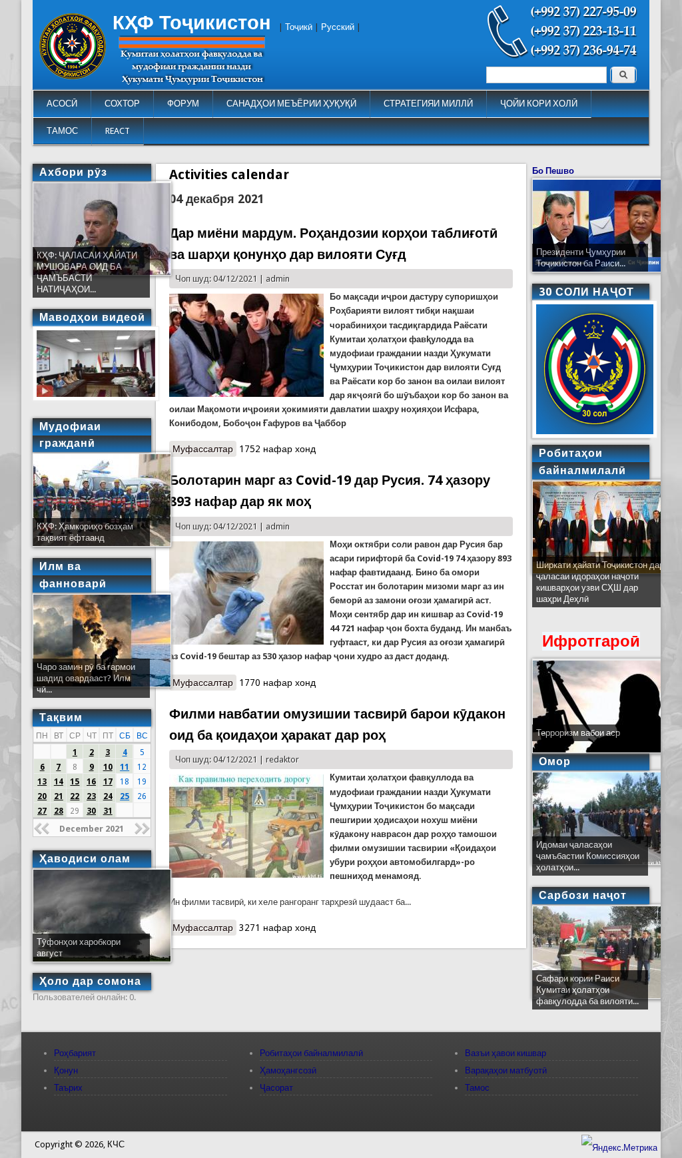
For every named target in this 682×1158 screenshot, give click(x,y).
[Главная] (72, 76)
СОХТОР (122, 104)
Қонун (66, 1070)
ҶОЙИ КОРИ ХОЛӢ (538, 104)
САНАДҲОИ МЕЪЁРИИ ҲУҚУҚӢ (291, 104)
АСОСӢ (62, 104)
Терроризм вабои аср (578, 733)
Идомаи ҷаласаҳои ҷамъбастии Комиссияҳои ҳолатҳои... (587, 856)
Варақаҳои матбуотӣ (506, 1070)
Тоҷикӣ (298, 27)
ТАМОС (62, 131)
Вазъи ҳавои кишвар (505, 1053)
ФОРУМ (183, 104)
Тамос (477, 1088)
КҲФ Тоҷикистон (192, 22)
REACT (117, 131)
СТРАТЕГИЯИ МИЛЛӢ (428, 104)
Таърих (68, 1088)
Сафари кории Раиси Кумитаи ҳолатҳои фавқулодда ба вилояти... (587, 990)
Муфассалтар (204, 448)
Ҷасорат (276, 1088)
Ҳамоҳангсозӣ (288, 1070)
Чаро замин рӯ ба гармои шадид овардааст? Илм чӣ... (86, 678)
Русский (337, 27)
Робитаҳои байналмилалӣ (311, 1053)
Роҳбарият (75, 1053)
